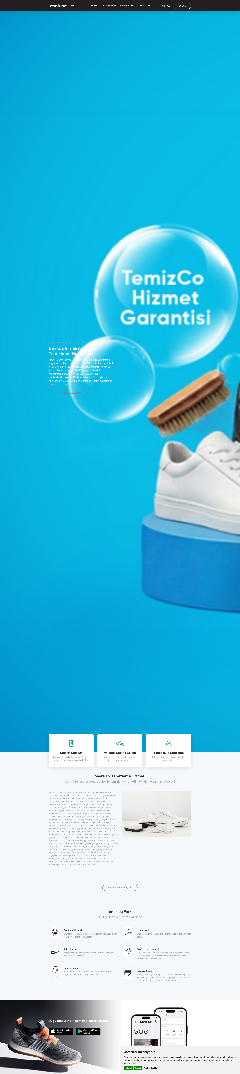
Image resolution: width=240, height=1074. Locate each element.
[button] (127, 6)
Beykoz (87, 342)
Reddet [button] (138, 1068)
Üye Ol (182, 6)
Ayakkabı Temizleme (75, 342)
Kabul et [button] (128, 1068)
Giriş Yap (166, 6)
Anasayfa (52, 342)
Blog (141, 6)
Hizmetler (61, 342)
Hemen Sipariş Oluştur (68, 393)
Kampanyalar (110, 6)
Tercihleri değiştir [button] (151, 1068)
